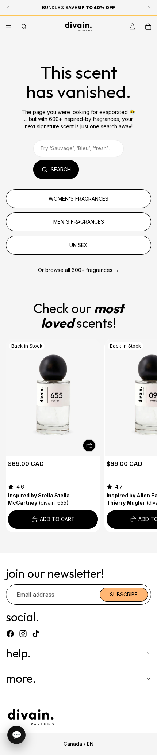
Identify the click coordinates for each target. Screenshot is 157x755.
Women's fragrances (78, 199)
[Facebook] (10, 633)
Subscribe (124, 594)
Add (95, 445)
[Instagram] (23, 633)
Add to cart (57, 519)
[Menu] (8, 26)
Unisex (78, 245)
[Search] (24, 27)
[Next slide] (143, 436)
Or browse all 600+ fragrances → (78, 270)
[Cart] (148, 27)
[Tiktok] (35, 633)
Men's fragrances (78, 222)
